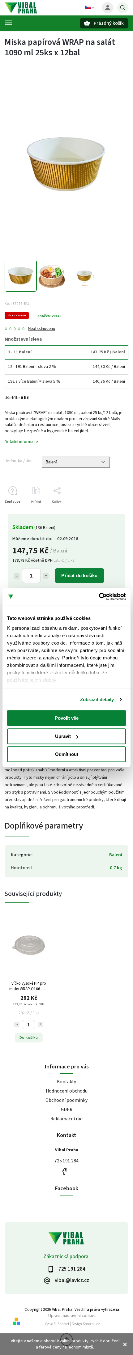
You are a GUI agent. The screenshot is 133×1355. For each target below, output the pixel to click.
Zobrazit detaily (97, 699)
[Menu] (8, 23)
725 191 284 (66, 1160)
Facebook (64, 1171)
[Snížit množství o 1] (16, 576)
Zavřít (109, 512)
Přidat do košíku (79, 575)
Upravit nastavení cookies (72, 1315)
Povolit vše (67, 718)
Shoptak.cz (91, 1324)
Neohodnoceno (41, 329)
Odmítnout (66, 754)
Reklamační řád (66, 1118)
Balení (115, 854)
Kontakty (66, 1081)
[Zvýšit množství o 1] (46, 576)
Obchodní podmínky (66, 1100)
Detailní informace (21, 442)
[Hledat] (122, 7)
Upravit (63, 736)
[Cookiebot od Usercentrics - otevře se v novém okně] (99, 597)
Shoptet (63, 1324)
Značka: (49, 316)
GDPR (66, 1109)
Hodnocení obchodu (67, 1091)
